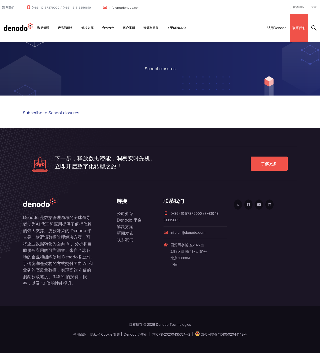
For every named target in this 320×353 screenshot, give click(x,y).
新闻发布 (125, 233)
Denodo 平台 (129, 220)
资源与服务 (151, 28)
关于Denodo (176, 28)
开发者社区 (297, 7)
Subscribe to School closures (51, 112)
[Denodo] (18, 28)
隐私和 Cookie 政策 (105, 334)
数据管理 (43, 28)
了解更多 (269, 163)
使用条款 (79, 334)
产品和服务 (65, 28)
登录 (314, 7)
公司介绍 (125, 213)
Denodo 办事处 (135, 334)
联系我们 (298, 28)
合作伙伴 (108, 28)
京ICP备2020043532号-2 (171, 334)
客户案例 (129, 28)
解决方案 (88, 28)
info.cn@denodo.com (124, 7)
